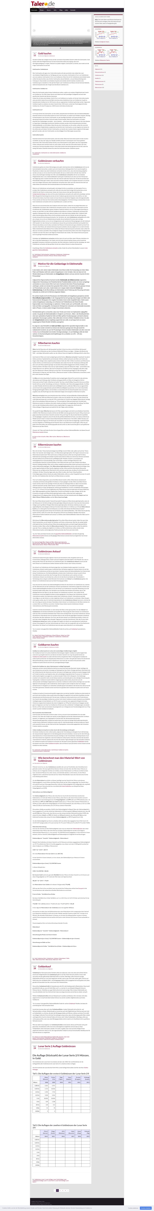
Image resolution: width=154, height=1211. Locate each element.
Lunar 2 (43, 1179)
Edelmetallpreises (78, 828)
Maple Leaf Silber (50, 542)
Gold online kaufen (54, 152)
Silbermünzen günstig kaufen (62, 543)
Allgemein (46, 55)
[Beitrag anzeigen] (61, 30)
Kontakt (72, 10)
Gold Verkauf (54, 750)
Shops (42, 10)
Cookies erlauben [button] (146, 1208)
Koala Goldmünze (66, 786)
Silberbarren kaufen (49, 343)
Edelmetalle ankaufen (58, 1037)
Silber (47, 436)
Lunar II (46, 1180)
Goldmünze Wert (41, 958)
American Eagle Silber (39, 542)
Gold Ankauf (37, 254)
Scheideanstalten (59, 1039)
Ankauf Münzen (56, 635)
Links (66, 10)
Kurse (49, 10)
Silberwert (55, 959)
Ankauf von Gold (65, 635)
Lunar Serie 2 (51, 1180)
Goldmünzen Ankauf (49, 551)
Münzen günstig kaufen (61, 542)
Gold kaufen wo (45, 152)
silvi (41, 55)
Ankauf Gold (37, 635)
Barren (36, 436)
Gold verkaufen (45, 254)
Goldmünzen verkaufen (44, 37)
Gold (34, 636)
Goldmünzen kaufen (38, 751)
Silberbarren (60, 436)
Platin (67, 958)
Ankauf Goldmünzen (46, 635)
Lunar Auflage (49, 1179)
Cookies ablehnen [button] (133, 1208)
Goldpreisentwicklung (39, 194)
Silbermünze (44, 543)
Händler (57, 647)
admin (41, 266)
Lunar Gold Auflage (58, 1179)
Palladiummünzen (99, 81)
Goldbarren (63, 152)
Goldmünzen (52, 55)
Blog (61, 10)
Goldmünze (53, 254)
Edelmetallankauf (47, 1037)
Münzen (51, 255)
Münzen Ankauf (58, 255)
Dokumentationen (99, 72)
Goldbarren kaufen (48, 644)
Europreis (81, 888)
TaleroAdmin (37, 763)
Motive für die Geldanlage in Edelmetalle (60, 263)
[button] (92, 1208)
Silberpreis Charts (105, 60)
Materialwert (62, 958)
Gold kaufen (44, 53)
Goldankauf (74, 629)
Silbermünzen (47, 345)
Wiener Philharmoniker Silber (51, 544)
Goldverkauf (46, 751)
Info (55, 10)
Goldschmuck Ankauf (48, 1039)
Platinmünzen (98, 84)
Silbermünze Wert (40, 959)
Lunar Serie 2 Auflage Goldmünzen (57, 1046)
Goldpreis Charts (104, 41)
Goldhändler (80, 741)
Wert (34, 196)
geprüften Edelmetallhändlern (64, 533)
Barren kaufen (42, 436)
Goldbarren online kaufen (40, 656)
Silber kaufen (52, 436)
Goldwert (56, 958)
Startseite (34, 10)
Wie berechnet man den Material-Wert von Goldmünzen (61, 759)
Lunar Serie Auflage (60, 1180)
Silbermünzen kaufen (49, 444)
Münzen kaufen (36, 543)
